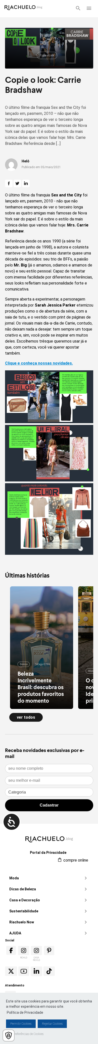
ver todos (26, 717)
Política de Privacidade (25, 1012)
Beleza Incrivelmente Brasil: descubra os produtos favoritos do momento (41, 687)
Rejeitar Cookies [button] (52, 1023)
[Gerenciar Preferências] (9, 1035)
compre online (75, 860)
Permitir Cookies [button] (20, 1023)
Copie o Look (47, 55)
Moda (91, 671)
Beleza (24, 664)
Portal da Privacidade (48, 853)
